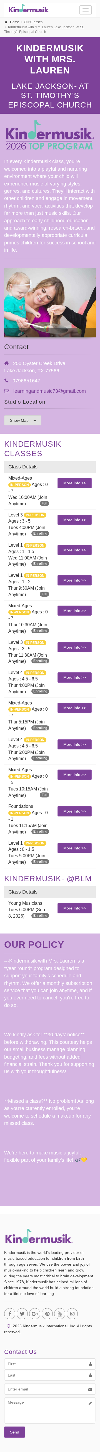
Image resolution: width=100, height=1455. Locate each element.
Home (14, 22)
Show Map (19, 420)
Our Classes (33, 22)
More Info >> (74, 483)
